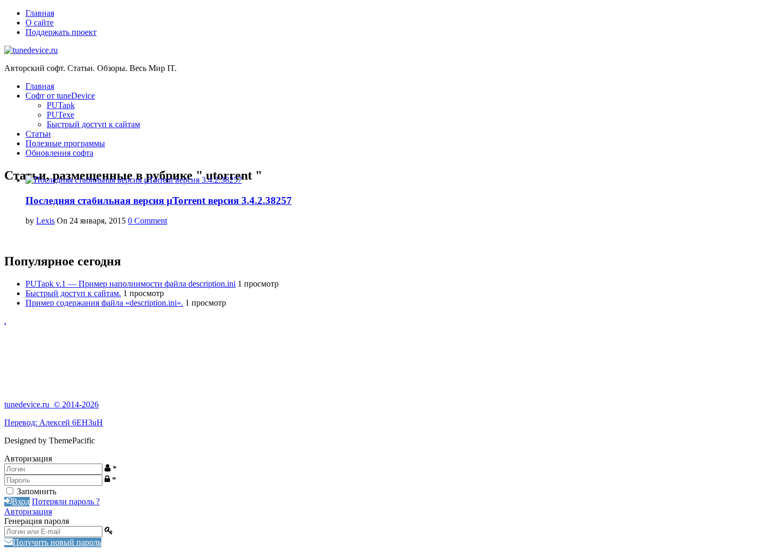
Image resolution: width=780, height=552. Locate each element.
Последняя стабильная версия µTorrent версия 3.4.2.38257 (158, 200)
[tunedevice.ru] (31, 50)
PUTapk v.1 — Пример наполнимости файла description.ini (130, 283)
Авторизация (28, 511)
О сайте (39, 22)
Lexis (45, 220)
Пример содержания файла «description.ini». (104, 302)
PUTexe (60, 114)
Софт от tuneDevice (60, 95)
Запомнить (36, 491)
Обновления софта (59, 152)
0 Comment (147, 220)
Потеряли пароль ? (66, 501)
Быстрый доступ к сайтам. (73, 293)
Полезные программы (65, 143)
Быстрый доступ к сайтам (93, 124)
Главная (39, 12)
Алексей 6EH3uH (71, 422)
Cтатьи (38, 133)
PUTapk (61, 105)
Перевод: (21, 422)
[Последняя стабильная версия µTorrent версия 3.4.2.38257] (133, 179)
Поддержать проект (61, 32)
